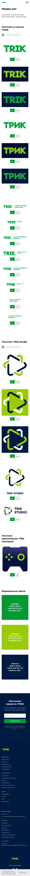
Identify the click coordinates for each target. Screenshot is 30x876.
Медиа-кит (4, 814)
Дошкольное (5, 775)
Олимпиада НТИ (6, 782)
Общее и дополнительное (9, 778)
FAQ (3, 799)
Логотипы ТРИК (6, 14)
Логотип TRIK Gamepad (8, 16)
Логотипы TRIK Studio (18, 14)
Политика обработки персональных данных (13, 816)
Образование (6, 773)
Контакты (5, 841)
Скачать (5, 820)
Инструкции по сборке (8, 837)
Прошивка (4, 827)
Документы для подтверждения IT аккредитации (14, 845)
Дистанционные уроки (8, 785)
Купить (4, 791)
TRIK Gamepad (5, 769)
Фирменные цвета (21, 16)
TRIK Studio (4, 762)
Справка (4, 796)
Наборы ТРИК (5, 759)
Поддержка (5, 794)
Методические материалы (9, 834)
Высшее (4, 780)
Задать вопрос (5, 801)
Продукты (5, 757)
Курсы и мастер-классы (8, 787)
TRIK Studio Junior (6, 764)
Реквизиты (4, 843)
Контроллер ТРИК (6, 766)
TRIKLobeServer (5, 832)
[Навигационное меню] (27, 2)
